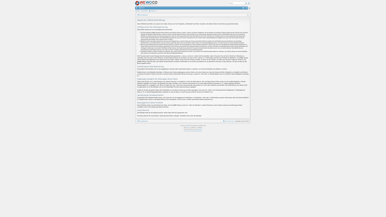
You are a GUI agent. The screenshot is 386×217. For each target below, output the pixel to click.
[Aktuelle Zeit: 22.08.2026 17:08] (247, 15)
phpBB (187, 125)
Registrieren (154, 10)
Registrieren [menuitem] (250, 8)
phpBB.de (200, 129)
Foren (142, 8)
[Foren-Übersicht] (146, 3)
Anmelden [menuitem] (247, 8)
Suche (138, 10)
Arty (189, 127)
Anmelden (145, 10)
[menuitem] (243, 7)
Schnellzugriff (137, 8)
